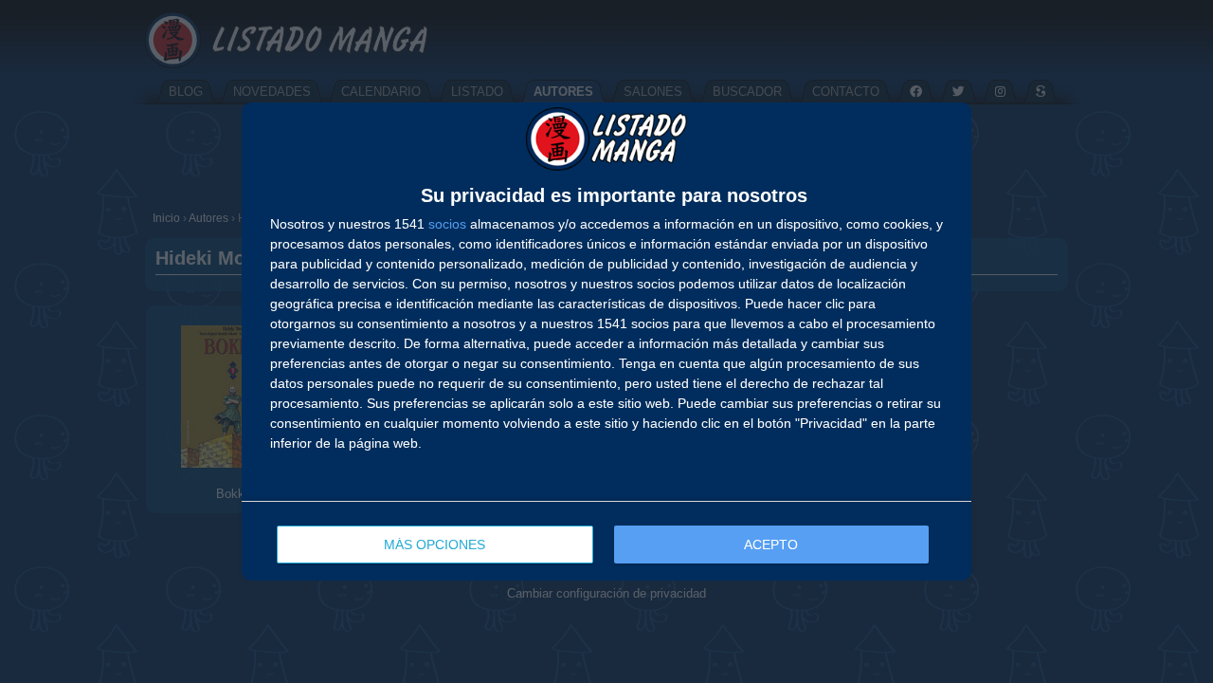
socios (447, 224)
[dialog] (606, 341)
